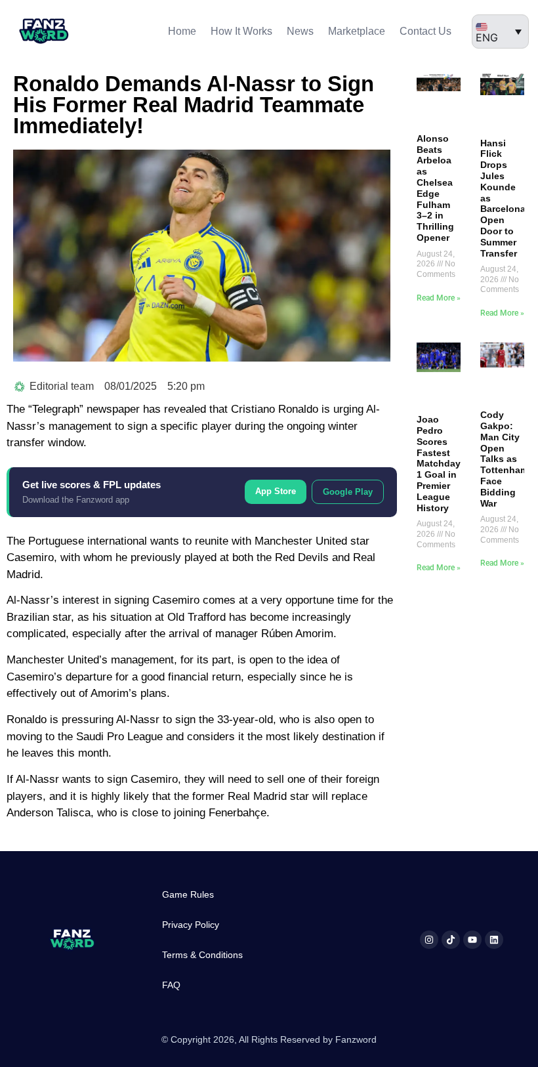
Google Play (348, 492)
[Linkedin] (494, 940)
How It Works (241, 31)
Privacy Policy (190, 924)
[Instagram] (429, 940)
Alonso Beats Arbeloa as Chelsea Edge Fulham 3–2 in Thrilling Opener (435, 188)
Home (182, 31)
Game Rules (188, 894)
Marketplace (356, 31)
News (300, 31)
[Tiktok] (451, 940)
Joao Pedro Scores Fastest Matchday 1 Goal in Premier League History (439, 463)
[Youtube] (472, 940)
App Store (275, 491)
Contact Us (425, 31)
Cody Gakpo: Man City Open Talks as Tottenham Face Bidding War (504, 458)
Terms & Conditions (202, 955)
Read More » (439, 298)
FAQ (171, 985)
